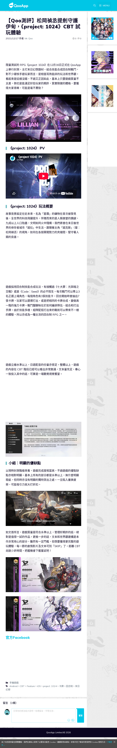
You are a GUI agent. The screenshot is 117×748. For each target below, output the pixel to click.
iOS (39, 686)
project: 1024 (50, 686)
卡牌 (61, 686)
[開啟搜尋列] (94, 5)
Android (13, 686)
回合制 (69, 686)
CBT (22, 686)
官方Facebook (18, 637)
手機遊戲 (14, 682)
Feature (31, 686)
